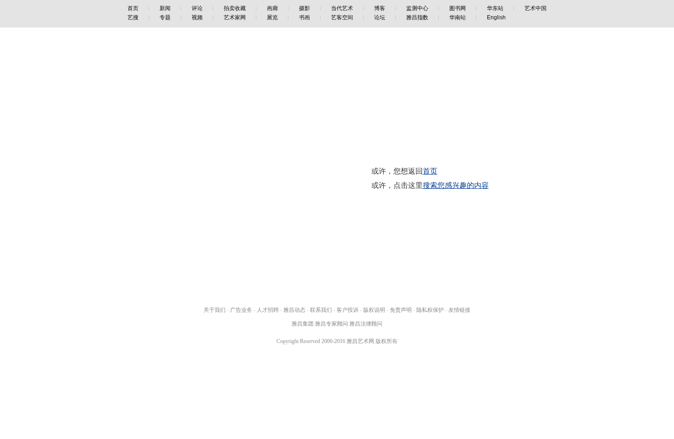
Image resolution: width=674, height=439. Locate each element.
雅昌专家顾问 (331, 324)
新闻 (165, 8)
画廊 (272, 8)
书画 (304, 17)
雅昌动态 (294, 310)
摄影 (304, 8)
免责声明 (401, 310)
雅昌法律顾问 (365, 324)
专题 (165, 17)
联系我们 (321, 310)
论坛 (379, 17)
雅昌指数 (417, 17)
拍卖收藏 (235, 8)
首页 (132, 8)
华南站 (457, 17)
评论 (197, 8)
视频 (197, 17)
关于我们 (215, 310)
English (496, 17)
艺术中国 (536, 8)
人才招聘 (268, 310)
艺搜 (132, 17)
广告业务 (241, 310)
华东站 (495, 8)
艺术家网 (235, 17)
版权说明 (374, 310)
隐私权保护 (430, 310)
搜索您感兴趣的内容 (456, 185)
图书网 (457, 8)
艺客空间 (342, 17)
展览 (272, 17)
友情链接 (459, 310)
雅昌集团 (303, 324)
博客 (379, 8)
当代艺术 (342, 8)
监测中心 (417, 8)
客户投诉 (348, 310)
